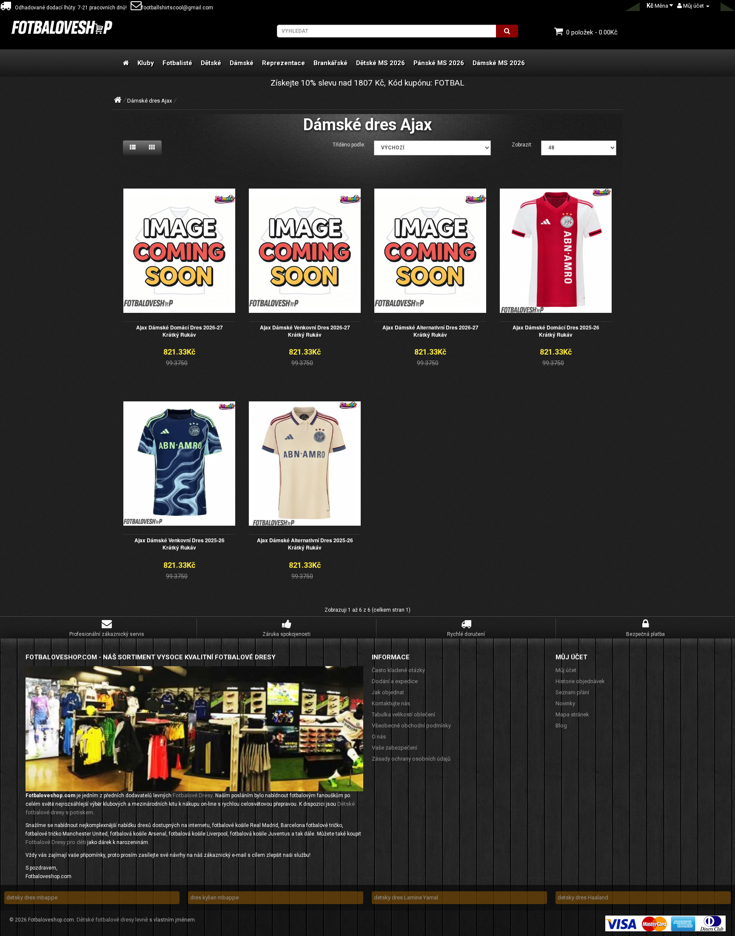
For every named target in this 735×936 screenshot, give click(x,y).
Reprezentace (283, 63)
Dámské (242, 63)
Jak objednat (388, 692)
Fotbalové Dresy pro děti (56, 842)
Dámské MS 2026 (499, 63)
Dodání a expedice (395, 681)
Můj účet (566, 670)
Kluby (145, 63)
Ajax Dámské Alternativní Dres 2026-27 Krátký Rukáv (430, 330)
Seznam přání (572, 692)
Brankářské (330, 63)
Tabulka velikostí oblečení (403, 714)
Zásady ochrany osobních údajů (411, 759)
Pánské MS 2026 (438, 63)
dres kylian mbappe (214, 897)
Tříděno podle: (349, 145)
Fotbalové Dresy (193, 795)
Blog (561, 725)
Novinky (565, 703)
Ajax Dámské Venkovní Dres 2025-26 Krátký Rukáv (179, 543)
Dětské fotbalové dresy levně (112, 919)
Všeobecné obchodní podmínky (411, 725)
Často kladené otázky (398, 670)
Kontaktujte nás (391, 703)
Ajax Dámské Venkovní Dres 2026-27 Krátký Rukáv (305, 330)
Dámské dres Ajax (149, 100)
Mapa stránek (572, 714)
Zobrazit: (522, 145)
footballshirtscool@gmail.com (177, 8)
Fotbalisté (177, 63)
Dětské (211, 63)
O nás (379, 736)
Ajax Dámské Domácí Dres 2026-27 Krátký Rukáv (179, 330)
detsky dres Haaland (583, 897)
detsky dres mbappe (31, 897)
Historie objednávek (580, 681)
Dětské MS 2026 (380, 63)
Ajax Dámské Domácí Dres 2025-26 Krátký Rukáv (556, 330)
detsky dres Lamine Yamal (406, 897)
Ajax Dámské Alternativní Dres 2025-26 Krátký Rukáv (305, 543)
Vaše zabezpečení (394, 747)
